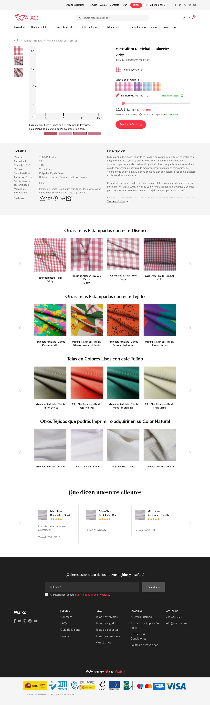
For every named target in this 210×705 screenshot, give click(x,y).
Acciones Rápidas (75, 5)
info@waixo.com (176, 623)
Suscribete (154, 587)
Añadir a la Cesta (129, 124)
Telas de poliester (106, 629)
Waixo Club (170, 27)
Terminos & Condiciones (138, 636)
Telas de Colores (91, 27)
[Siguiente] (190, 264)
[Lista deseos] (188, 18)
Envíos (93, 5)
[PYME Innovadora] (85, 686)
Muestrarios (114, 27)
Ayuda (103, 5)
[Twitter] (19, 621)
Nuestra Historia (141, 617)
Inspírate (155, 27)
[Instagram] (24, 621)
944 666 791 (174, 617)
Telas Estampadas (64, 27)
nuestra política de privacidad (92, 594)
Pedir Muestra (130, 69)
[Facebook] (15, 621)
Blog (125, 5)
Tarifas (136, 5)
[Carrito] (192, 18)
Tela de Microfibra (33, 41)
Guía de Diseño (70, 629)
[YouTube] (36, 621)
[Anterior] (20, 264)
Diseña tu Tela (39, 27)
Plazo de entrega (160, 115)
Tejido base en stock (170, 96)
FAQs (63, 623)
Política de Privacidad (144, 645)
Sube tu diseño (157, 5)
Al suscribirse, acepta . (80, 594)
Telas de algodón (106, 623)
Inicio (16, 40)
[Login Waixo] (184, 18)
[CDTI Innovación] (46, 686)
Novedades (20, 27)
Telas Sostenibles (106, 617)
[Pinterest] (30, 621)
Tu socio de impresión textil (144, 625)
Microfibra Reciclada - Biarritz (61, 513)
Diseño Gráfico (137, 27)
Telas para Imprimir (107, 636)
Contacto (114, 5)
